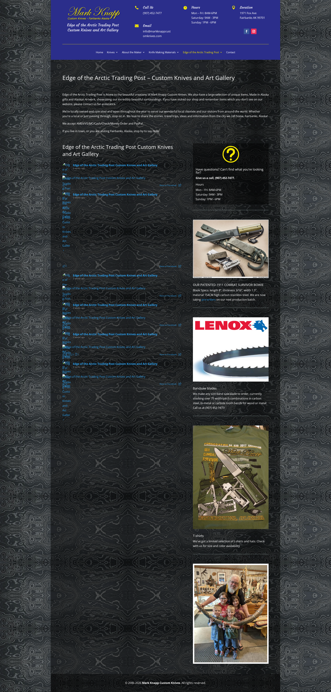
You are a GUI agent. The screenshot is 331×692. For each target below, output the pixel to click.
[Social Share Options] (180, 185)
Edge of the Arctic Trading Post (201, 52)
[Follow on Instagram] (254, 31)
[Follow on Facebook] (246, 31)
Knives (111, 52)
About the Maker (132, 52)
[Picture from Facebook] (92, 232)
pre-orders (209, 299)
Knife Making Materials (162, 52)
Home (99, 52)
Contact (230, 52)
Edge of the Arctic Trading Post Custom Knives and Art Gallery (115, 165)
